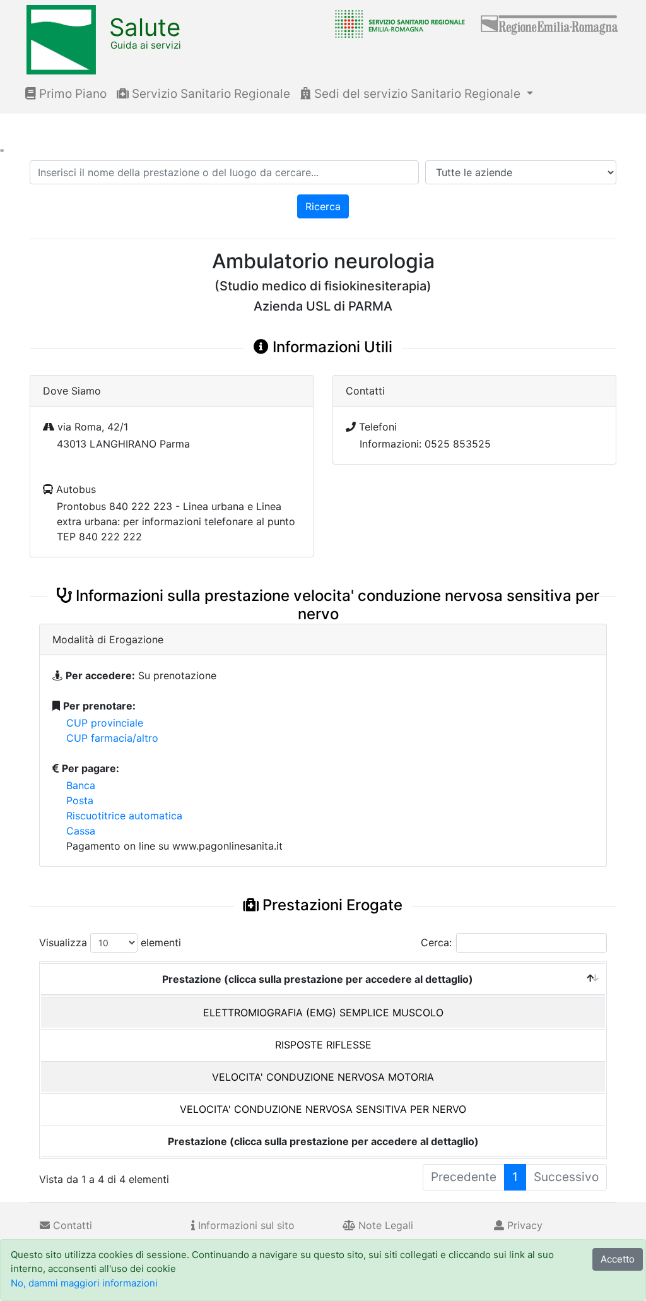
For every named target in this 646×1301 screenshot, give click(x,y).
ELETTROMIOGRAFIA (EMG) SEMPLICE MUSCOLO (323, 1012)
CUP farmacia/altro (112, 738)
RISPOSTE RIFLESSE (323, 1044)
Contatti (71, 1225)
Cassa (80, 830)
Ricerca (323, 206)
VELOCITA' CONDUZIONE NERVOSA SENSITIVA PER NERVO (323, 1109)
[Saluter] (397, 23)
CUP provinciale (104, 722)
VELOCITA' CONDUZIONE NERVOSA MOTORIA (323, 1077)
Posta (79, 800)
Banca (80, 785)
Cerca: (436, 942)
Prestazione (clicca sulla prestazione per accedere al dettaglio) (317, 979)
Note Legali (384, 1225)
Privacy (523, 1225)
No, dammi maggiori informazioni (84, 1283)
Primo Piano (71, 93)
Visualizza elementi (110, 942)
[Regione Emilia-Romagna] (550, 23)
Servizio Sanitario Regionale (209, 93)
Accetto (618, 1259)
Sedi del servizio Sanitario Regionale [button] (417, 93)
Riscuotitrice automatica (124, 815)
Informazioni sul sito (245, 1225)
